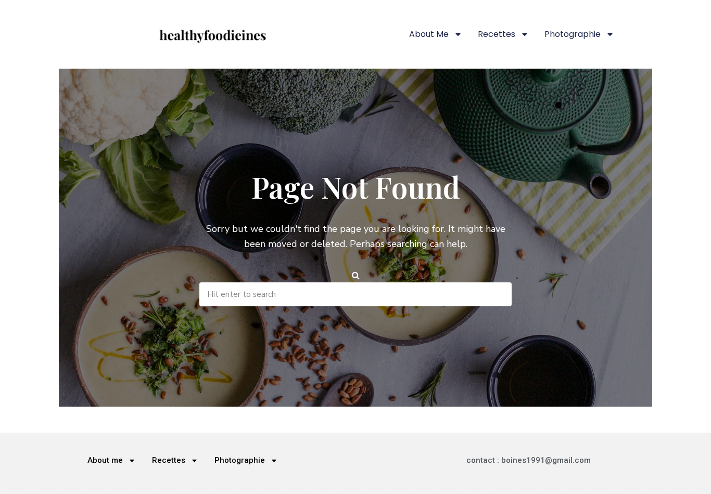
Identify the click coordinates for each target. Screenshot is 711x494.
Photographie (572, 34)
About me (429, 34)
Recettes (496, 34)
